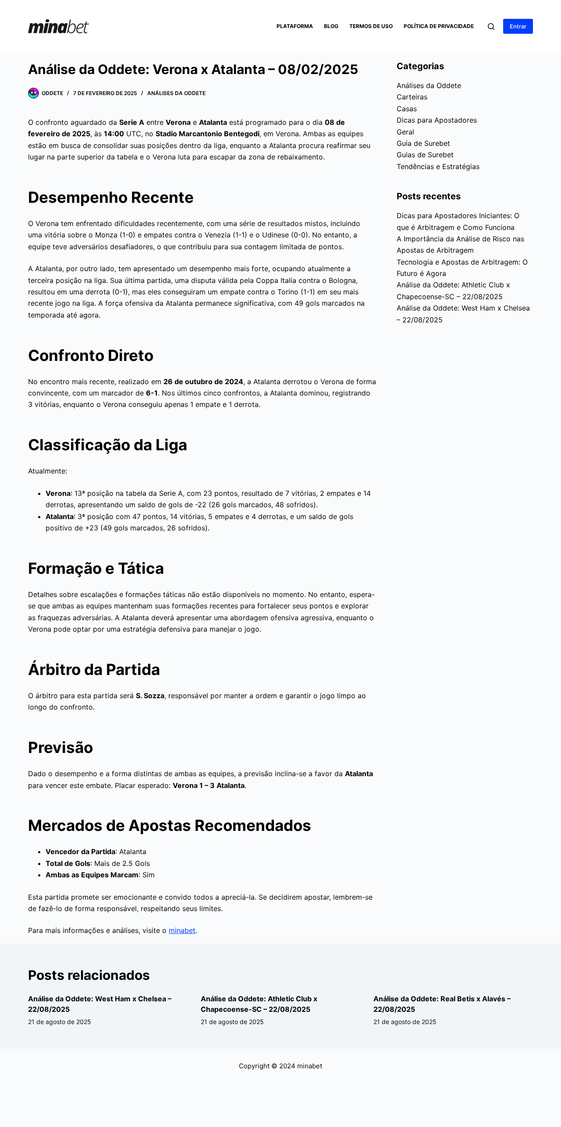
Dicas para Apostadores (437, 120)
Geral (405, 131)
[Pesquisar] (491, 26)
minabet (182, 930)
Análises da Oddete (176, 93)
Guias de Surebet (425, 154)
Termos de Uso (371, 26)
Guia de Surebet (423, 143)
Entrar (518, 26)
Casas (407, 108)
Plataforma (295, 26)
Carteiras (412, 96)
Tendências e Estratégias (438, 166)
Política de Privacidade (439, 26)
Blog (331, 26)
